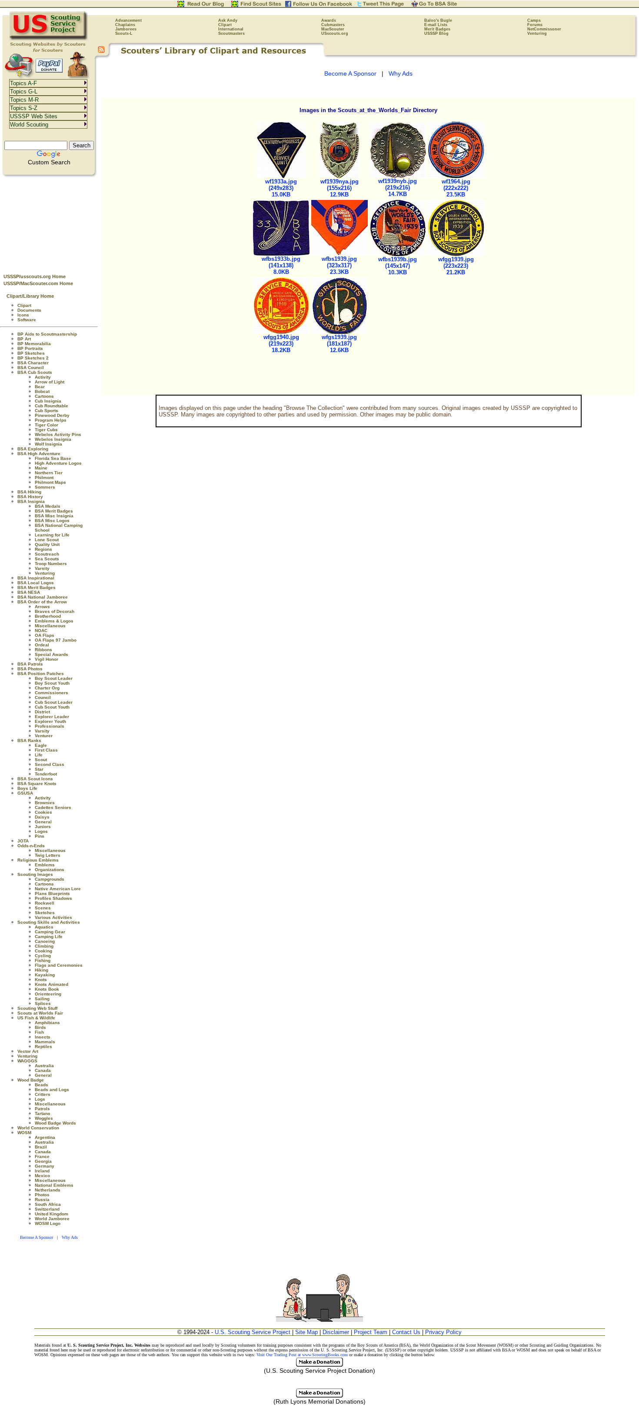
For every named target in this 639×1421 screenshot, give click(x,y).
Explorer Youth (50, 721)
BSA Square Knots (37, 783)
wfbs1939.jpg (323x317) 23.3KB (339, 265)
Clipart (225, 25)
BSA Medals (47, 506)
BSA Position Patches (40, 673)
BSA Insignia (31, 501)
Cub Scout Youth (52, 707)
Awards (328, 20)
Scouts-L (124, 33)
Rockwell (44, 903)
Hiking (41, 970)
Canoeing (45, 941)
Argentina (45, 1137)
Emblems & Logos (54, 621)
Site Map (306, 1332)
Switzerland (47, 1209)
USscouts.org (334, 33)
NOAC (41, 630)
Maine (41, 468)
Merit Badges (437, 29)
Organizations (49, 869)
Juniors (43, 826)
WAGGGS (27, 1060)
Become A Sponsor (36, 1237)
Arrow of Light (49, 381)
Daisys (42, 817)
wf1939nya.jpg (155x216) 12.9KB (339, 188)
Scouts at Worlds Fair (40, 1013)
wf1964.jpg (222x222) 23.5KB (456, 188)
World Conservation (38, 1127)
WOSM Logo (47, 1223)
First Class (46, 750)
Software (26, 319)
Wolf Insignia (48, 444)
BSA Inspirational (35, 578)
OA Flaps (44, 635)
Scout (41, 759)
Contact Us (406, 1332)
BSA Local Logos (35, 582)
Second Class (49, 764)
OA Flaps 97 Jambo (56, 640)
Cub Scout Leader (54, 702)
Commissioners (51, 692)
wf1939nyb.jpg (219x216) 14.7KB (397, 187)
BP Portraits (30, 348)
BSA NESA (28, 592)
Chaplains (125, 25)
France (42, 1156)
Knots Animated (51, 984)
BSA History (30, 496)
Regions (43, 549)
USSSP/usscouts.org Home (34, 276)
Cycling (43, 955)
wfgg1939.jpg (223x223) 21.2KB (456, 266)
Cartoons (44, 396)
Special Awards (51, 654)
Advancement (128, 20)
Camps (534, 20)
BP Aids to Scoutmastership (47, 334)
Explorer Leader (52, 716)
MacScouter (332, 29)
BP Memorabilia (34, 343)
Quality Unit (47, 544)
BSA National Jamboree (42, 597)
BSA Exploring (32, 448)
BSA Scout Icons (35, 778)
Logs (40, 1099)
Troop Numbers (51, 563)
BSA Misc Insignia (54, 515)
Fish (39, 1032)
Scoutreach (47, 554)
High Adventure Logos (58, 463)
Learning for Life (52, 534)
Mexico (42, 1175)
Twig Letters (47, 855)
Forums (534, 25)
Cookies (43, 812)
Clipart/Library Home (30, 296)
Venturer (44, 735)
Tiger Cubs (46, 429)
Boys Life (27, 788)
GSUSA (25, 793)
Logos (41, 831)
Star (39, 769)
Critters (42, 1094)
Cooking (43, 950)
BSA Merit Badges (54, 511)
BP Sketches (31, 353)
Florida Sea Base (53, 458)
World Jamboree (52, 1218)
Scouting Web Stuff (37, 1008)
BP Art (24, 338)
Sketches (45, 912)
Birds (40, 1027)
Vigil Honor (46, 659)
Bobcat (42, 391)
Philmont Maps (50, 482)
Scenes (43, 907)
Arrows (42, 606)
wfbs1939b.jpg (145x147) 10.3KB (397, 266)
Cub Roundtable (51, 405)
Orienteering (48, 994)
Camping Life (49, 936)
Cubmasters (333, 25)
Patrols (42, 1108)
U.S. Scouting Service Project (252, 1332)
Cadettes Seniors (53, 807)
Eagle (41, 745)
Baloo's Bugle (438, 20)
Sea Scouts (47, 558)
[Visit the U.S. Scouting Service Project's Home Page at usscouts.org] (49, 39)
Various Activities (53, 917)
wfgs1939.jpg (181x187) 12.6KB (339, 343)
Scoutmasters (231, 33)
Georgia (43, 1161)
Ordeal (42, 644)
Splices (43, 1003)
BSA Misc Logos (52, 520)
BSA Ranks (29, 740)
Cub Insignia (48, 401)
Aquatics (44, 927)
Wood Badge (30, 1080)
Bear (40, 386)
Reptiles (43, 1046)
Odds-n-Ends (31, 845)
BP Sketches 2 (33, 358)
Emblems (45, 864)
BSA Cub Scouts (34, 372)
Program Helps (51, 420)
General (43, 821)
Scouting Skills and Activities (48, 922)
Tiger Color (46, 425)
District (42, 711)
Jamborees (125, 29)
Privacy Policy (443, 1332)
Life (39, 754)
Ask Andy (227, 20)
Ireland (42, 1170)
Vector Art (27, 1051)
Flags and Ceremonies (59, 965)
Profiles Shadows (53, 898)
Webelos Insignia (53, 439)
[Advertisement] (49, 222)
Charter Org (47, 688)
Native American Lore (58, 888)
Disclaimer (336, 1332)
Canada (43, 1070)
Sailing (42, 998)
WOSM (24, 1132)
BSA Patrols (30, 664)
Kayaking (45, 974)
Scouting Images (35, 874)
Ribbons (43, 649)
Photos (42, 1194)
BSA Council (30, 367)
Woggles (44, 1118)
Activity (43, 377)
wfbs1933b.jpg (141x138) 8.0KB (281, 265)
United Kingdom (51, 1213)
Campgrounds (49, 879)
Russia (42, 1199)
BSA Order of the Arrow (42, 601)
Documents (29, 310)
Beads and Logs (52, 1089)
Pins (39, 836)
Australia (44, 1065)
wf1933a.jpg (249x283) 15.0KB (281, 188)
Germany (44, 1166)
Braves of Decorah (54, 611)
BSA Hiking (29, 491)
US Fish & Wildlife (36, 1017)
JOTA (23, 841)
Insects (42, 1037)
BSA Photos (30, 668)
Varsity (42, 568)
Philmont (44, 477)
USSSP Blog (436, 33)
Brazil (41, 1147)
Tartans (42, 1113)
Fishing (42, 960)
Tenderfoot (46, 774)
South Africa (48, 1204)
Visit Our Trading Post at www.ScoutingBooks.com (302, 1354)
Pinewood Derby (52, 415)
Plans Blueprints (52, 893)
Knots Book (47, 989)
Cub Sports (46, 410)
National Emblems (54, 1185)
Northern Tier (49, 472)
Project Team (370, 1332)
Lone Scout (47, 539)
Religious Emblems (38, 860)
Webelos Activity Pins (58, 434)
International (230, 29)
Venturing (537, 33)
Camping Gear (50, 931)
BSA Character (33, 362)
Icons (23, 315)
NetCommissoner (544, 29)
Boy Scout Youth (52, 683)
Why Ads (70, 1237)
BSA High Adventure (38, 453)
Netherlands (47, 1190)
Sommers (45, 487)
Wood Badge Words (55, 1123)
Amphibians (47, 1022)
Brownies (45, 802)
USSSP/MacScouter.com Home (38, 283)
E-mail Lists (435, 25)
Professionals (49, 726)
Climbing (44, 946)
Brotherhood (48, 616)
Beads (41, 1084)
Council (43, 697)
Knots (41, 979)
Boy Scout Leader (54, 678)
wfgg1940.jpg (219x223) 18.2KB (281, 343)
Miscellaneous (50, 625)
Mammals (45, 1041)
